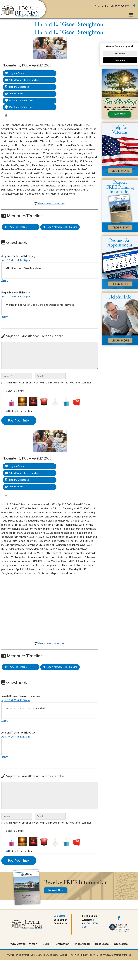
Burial (46, 944)
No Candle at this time (20, 411)
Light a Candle (16, 73)
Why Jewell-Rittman (23, 944)
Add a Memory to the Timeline (24, 80)
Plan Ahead (82, 944)
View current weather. (51, 203)
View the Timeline (18, 227)
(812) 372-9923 (120, 6)
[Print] (6, 116)
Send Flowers (16, 94)
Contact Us (101, 6)
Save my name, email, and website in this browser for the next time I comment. (48, 382)
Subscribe (120, 60)
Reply (4, 280)
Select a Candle (15, 391)
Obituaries (121, 944)
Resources (102, 944)
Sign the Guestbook (19, 87)
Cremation (63, 944)
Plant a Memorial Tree (21, 100)
